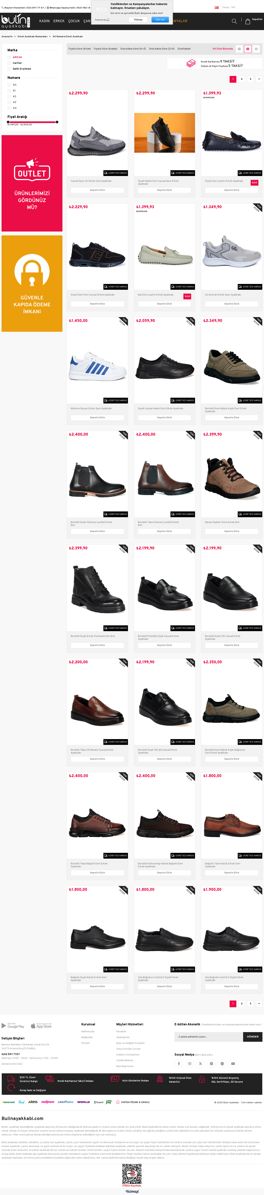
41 (14, 90)
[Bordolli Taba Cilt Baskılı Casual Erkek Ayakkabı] (97, 702)
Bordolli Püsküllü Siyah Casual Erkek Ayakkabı (158, 638)
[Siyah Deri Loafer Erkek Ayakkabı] (231, 133)
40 (14, 85)
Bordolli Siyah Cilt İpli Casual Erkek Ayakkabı (157, 752)
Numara (14, 78)
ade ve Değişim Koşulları (131, 1043)
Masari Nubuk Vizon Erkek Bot (222, 522)
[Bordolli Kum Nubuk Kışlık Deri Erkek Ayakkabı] (231, 360)
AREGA (17, 57)
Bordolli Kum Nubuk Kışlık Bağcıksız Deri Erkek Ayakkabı (225, 752)
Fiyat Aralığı (17, 117)
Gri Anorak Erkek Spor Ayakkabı (223, 295)
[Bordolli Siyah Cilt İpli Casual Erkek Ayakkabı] (164, 702)
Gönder (253, 1036)
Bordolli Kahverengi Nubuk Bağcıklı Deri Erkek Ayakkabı (160, 865)
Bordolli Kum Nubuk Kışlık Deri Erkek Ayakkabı (226, 410)
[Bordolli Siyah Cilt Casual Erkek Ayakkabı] (231, 588)
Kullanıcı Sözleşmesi (128, 1054)
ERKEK (59, 21)
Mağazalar (87, 1037)
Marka (12, 50)
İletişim (85, 1043)
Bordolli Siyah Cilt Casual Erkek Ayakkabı (222, 638)
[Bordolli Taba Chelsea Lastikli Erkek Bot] (164, 474)
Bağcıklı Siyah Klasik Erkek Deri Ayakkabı (88, 979)
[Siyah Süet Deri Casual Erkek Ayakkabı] (97, 246)
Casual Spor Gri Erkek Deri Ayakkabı (91, 181)
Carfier (17, 63)
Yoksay (138, 19)
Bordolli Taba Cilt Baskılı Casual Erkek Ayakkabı (92, 752)
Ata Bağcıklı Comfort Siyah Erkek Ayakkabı (224, 979)
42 (14, 96)
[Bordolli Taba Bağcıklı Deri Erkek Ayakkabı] (97, 815)
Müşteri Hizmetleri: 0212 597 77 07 (24, 7)
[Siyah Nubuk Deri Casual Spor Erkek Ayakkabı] (164, 133)
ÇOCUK (74, 21)
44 (15, 108)
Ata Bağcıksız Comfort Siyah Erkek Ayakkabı (158, 979)
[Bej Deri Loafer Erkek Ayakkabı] (164, 246)
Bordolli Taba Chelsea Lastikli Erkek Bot (158, 524)
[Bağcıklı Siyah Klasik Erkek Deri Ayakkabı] (97, 929)
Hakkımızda (87, 1031)
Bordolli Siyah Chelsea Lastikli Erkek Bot (91, 524)
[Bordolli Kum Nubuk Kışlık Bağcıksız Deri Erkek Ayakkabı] (231, 702)
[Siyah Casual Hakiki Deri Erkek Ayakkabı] (164, 360)
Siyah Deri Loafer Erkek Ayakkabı (224, 181)
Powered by (100, 19)
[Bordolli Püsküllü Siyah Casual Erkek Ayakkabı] (164, 588)
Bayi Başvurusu (125, 1066)
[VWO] (110, 19)
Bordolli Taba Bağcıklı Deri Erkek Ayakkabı (89, 865)
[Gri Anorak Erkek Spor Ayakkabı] (231, 246)
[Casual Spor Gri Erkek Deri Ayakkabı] (97, 133)
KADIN (44, 21)
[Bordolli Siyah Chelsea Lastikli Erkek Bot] (97, 474)
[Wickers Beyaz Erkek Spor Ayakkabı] (97, 360)
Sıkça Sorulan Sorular (128, 1049)
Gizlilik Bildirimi (124, 1060)
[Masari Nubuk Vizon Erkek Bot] (231, 474)
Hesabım (121, 1031)
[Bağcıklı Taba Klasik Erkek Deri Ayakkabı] (231, 815)
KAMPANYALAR (174, 21)
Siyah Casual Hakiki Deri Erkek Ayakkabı (160, 408)
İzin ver (160, 19)
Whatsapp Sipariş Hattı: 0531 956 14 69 (71, 7)
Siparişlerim (123, 1037)
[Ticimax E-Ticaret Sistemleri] (132, 1192)
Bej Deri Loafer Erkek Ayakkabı (156, 295)
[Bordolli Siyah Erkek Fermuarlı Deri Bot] (97, 588)
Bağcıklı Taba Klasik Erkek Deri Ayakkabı (222, 865)
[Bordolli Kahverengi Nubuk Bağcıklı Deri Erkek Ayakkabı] (164, 815)
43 (14, 102)
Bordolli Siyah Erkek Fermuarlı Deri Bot (93, 636)
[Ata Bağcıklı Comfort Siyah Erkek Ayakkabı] (231, 929)
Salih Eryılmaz (22, 69)
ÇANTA (89, 21)
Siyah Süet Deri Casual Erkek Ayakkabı (93, 295)
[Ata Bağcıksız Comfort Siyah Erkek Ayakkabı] (164, 929)
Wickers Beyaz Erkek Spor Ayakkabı (91, 408)
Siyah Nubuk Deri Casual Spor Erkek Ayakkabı (158, 183)
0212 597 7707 (11, 1054)
